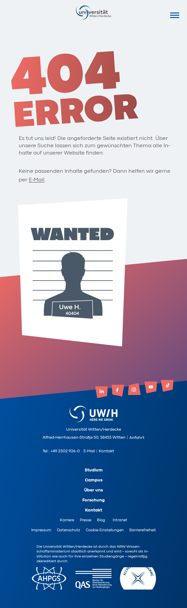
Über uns (93, 490)
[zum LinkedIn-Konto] (101, 392)
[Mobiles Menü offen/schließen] (174, 15)
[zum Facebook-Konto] (118, 391)
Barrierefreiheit (142, 530)
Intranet (120, 520)
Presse (85, 520)
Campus (93, 480)
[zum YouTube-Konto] (150, 388)
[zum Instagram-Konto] (134, 389)
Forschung (93, 500)
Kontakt (106, 451)
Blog (101, 520)
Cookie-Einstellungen (105, 530)
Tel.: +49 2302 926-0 (61, 451)
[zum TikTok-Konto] (167, 386)
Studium (94, 470)
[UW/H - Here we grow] (93, 12)
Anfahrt (136, 437)
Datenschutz (68, 530)
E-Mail (36, 180)
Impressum (41, 530)
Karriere (67, 520)
